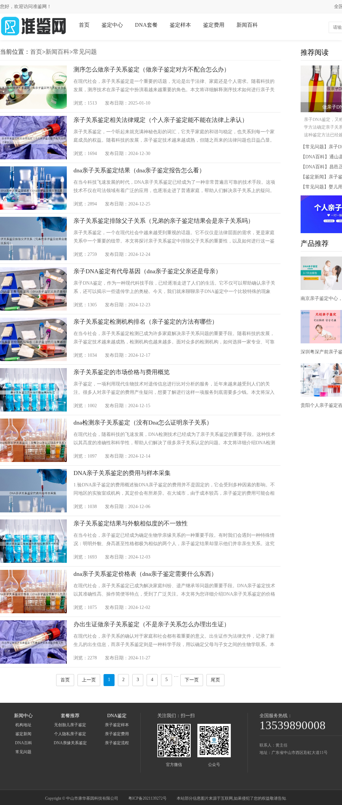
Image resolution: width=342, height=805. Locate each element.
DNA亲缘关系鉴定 (70, 743)
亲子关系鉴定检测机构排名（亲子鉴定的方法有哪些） (145, 321)
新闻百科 (247, 25)
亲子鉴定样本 (117, 724)
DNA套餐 (146, 25)
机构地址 (23, 724)
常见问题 (85, 51)
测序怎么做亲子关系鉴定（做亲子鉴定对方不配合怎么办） (151, 69)
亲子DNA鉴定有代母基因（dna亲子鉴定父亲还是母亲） (147, 271)
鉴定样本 (180, 25)
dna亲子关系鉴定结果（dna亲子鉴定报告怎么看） (139, 170)
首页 (84, 25)
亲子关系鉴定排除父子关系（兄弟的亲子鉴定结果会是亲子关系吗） (163, 220)
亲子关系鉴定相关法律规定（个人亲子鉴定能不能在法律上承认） (160, 120)
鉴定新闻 (23, 734)
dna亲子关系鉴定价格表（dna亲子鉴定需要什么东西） (145, 574)
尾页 (215, 679)
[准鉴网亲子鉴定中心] (33, 35)
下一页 (192, 679)
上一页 (89, 679)
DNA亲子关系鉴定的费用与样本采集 (122, 473)
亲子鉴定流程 (117, 743)
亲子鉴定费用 (117, 734)
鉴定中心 (112, 25)
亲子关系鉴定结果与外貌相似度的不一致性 (130, 523)
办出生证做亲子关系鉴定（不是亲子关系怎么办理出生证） (151, 624)
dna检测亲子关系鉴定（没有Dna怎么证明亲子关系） (142, 422)
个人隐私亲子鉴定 (70, 734)
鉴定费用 (213, 25)
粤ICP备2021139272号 (147, 798)
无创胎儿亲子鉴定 (70, 724)
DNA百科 (23, 743)
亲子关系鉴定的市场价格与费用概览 (121, 372)
